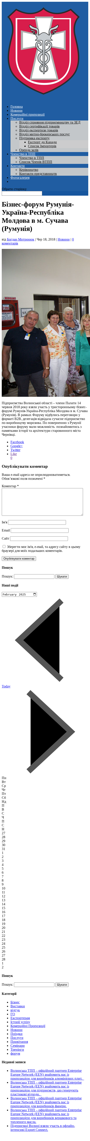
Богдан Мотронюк (20, 239)
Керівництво (28, 170)
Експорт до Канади (42, 142)
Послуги (16, 118)
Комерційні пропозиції (27, 114)
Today (6, 686)
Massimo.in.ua (38, 1137)
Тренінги (17, 1049)
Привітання (19, 1042)
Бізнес (15, 1002)
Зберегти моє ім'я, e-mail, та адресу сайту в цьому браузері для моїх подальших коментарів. (41, 549)
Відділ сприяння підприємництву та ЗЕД (49, 122)
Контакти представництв (38, 173)
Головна (16, 106)
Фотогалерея (19, 177)
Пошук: (7, 576)
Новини (16, 110)
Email (6, 530)
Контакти (17, 166)
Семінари (17, 1045)
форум (15, 1053)
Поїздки (16, 1034)
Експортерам (20, 1018)
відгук (15, 1010)
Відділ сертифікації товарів (39, 126)
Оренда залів (28, 150)
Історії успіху (20, 1022)
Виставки (17, 1006)
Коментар (10, 486)
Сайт (5, 538)
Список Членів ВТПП (35, 162)
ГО (12, 1014)
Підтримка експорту (34, 138)
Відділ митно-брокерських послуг (44, 134)
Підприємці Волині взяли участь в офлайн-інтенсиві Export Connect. (42, 1128)
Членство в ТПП (22, 154)
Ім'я (4, 522)
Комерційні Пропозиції (27, 1026)
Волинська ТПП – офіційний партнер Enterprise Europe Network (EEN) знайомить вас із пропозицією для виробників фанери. (46, 1102)
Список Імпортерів (42, 146)
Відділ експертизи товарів (38, 130)
